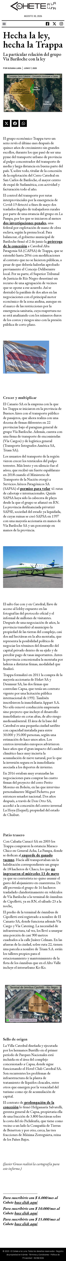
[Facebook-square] (47, 24)
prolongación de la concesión (28, 1104)
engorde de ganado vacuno (28, 857)
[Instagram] (61, 24)
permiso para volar (35, 488)
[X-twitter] (54, 24)
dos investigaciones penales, (25, 223)
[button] (4, 23)
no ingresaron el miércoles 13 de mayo (31, 871)
